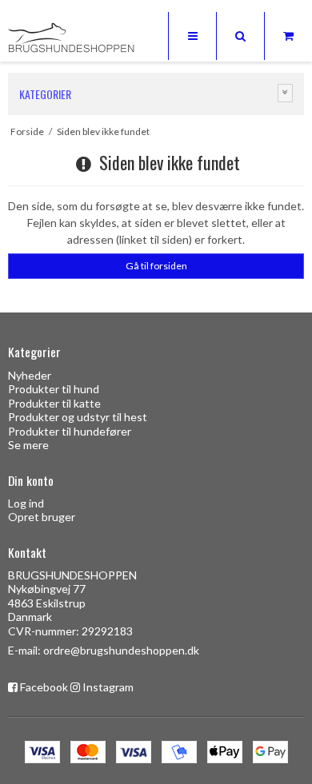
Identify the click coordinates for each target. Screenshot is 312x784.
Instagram (108, 687)
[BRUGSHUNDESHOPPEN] (72, 38)
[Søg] (240, 36)
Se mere (28, 445)
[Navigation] (192, 36)
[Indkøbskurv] (288, 36)
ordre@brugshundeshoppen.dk (121, 650)
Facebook (44, 687)
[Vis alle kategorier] (286, 93)
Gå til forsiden (156, 266)
